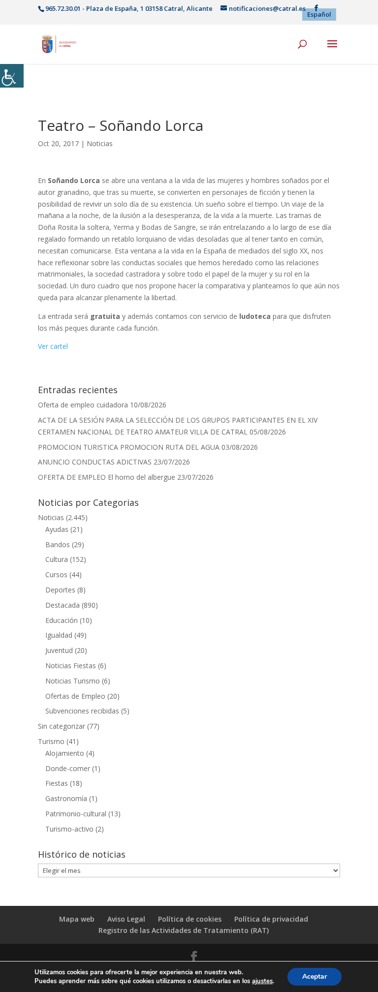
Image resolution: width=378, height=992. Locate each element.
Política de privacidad (271, 919)
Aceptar (314, 976)
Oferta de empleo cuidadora (83, 404)
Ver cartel (53, 346)
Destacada (62, 605)
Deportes (60, 589)
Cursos (56, 574)
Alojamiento (64, 753)
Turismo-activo (69, 829)
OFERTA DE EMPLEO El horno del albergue (106, 477)
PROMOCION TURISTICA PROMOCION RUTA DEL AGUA (129, 447)
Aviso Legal (126, 919)
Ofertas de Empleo (75, 696)
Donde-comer (67, 768)
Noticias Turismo (72, 680)
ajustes (262, 981)
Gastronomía (66, 798)
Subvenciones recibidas (82, 710)
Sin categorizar (61, 726)
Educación (61, 620)
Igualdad (58, 635)
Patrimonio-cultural (75, 813)
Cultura (56, 559)
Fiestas (56, 783)
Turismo (51, 741)
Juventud (59, 650)
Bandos (57, 544)
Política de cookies (189, 919)
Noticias (100, 143)
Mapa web (76, 919)
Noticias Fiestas (70, 665)
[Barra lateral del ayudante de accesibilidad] (12, 76)
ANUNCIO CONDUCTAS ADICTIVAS (95, 461)
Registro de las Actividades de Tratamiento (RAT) (183, 930)
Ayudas (56, 529)
